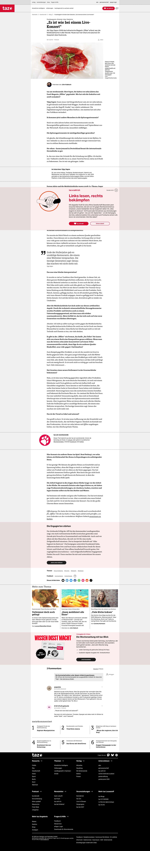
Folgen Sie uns (102, 755)
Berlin (34, 779)
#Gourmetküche (58, 571)
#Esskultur (81, 571)
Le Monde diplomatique (106, 802)
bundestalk (35, 796)
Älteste (101, 669)
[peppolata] (49, 688)
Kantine (34, 824)
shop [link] (48, 2)
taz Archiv (101, 805)
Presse (78, 776)
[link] (39, 8)
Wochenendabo (59, 442)
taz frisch (57, 799)
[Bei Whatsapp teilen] (79, 580)
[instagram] (116, 756)
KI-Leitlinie (113, 837)
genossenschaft (103, 768)
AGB (101, 840)
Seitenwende (108, 840)
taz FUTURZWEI (103, 799)
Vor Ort (78, 799)
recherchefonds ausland (106, 774)
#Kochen (67, 571)
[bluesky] (112, 756)
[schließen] (116, 190)
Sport (34, 776)
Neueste (95, 669)
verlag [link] (33, 2)
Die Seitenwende (81, 771)
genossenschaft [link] (104, 2)
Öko (33, 768)
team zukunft (58, 796)
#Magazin (73, 571)
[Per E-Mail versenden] (63, 580)
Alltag (50, 14)
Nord (33, 782)
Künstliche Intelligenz (61, 765)
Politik (34, 765)
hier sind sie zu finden (67, 679)
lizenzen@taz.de (44, 839)
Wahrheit (35, 785)
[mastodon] (108, 756)
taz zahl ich (102, 771)
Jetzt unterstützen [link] (56, 562)
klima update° (36, 801)
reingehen (35, 810)
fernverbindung (37, 799)
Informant (79, 840)
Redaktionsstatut (89, 837)
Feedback (57, 821)
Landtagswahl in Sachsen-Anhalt (62, 772)
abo (99, 765)
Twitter (81, 442)
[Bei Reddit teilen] (87, 580)
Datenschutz (87, 840)
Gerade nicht (110, 190)
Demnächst (80, 796)
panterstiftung (103, 776)
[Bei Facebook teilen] (75, 580)
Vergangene (80, 804)
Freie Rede (35, 807)
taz (37, 755)
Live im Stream (81, 801)
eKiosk (70, 440)
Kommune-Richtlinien (102, 837)
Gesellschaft (43, 14)
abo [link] (97, 2)
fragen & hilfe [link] (54, 2)
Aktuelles (79, 765)
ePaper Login (58, 826)
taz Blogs (101, 796)
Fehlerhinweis (68, 576)
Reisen (34, 821)
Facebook (73, 442)
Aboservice (58, 824)
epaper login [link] (113, 2)
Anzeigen (35, 830)
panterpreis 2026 (104, 779)
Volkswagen (58, 768)
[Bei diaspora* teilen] (83, 580)
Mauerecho (35, 804)
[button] (117, 8)
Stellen (78, 774)
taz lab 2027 (80, 807)
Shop (33, 827)
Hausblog (79, 768)
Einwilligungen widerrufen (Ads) (86, 843)
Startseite (35, 14)
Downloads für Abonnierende (63, 829)
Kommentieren (59, 576)
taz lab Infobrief (59, 804)
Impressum (96, 840)
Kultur (34, 774)
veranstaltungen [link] (41, 2)
